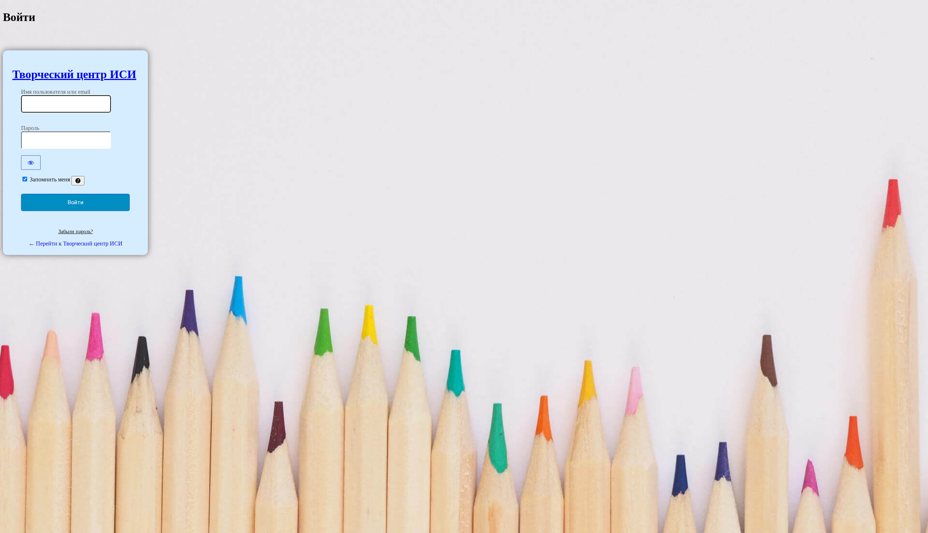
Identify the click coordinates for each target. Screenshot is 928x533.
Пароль (30, 128)
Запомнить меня (50, 179)
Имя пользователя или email (55, 92)
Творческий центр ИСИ (74, 74)
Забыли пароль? (75, 231)
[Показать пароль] (31, 162)
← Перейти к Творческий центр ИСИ (76, 243)
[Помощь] (77, 180)
